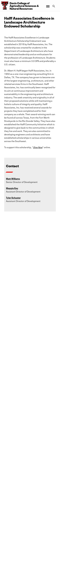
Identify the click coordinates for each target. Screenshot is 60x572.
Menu (48, 4)
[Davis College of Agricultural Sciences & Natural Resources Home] (4, 5)
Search (54, 4)
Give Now (37, 147)
